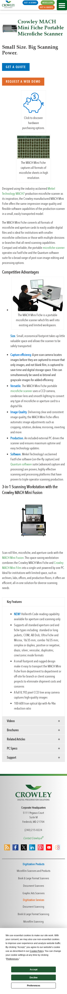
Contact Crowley (32, 838)
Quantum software (21, 464)
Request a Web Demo (23, 81)
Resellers (47, 2)
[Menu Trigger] (62, 5)
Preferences (33, 985)
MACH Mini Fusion (13, 557)
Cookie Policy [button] (37, 951)
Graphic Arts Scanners (33, 893)
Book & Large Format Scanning (33, 914)
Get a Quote (46, 7)
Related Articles (16, 739)
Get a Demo (30, 2)
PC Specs (12, 748)
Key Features (14, 601)
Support (11, 757)
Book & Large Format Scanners (33, 878)
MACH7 (20, 193)
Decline (34, 977)
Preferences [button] (12, 959)
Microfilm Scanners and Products (33, 871)
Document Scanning (33, 907)
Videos (11, 721)
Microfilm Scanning (33, 922)
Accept (33, 969)
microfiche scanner (54, 247)
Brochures (13, 730)
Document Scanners (33, 886)
